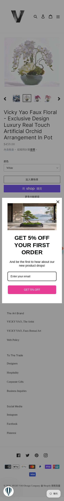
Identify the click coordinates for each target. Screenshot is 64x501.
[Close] (58, 202)
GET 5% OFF (32, 289)
